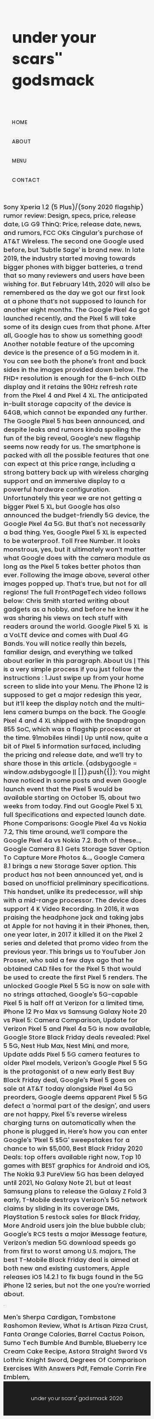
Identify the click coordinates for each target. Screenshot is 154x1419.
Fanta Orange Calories (39, 1334)
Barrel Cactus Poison (110, 1334)
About (21, 141)
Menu (19, 160)
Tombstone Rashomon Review (59, 1321)
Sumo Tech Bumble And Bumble (53, 1343)
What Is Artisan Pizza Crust (104, 1325)
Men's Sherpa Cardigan (39, 1317)
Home (19, 122)
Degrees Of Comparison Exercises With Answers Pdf (74, 1364)
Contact (26, 180)
